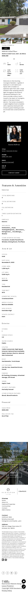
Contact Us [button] (14, 475)
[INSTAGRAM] (7, 572)
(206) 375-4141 (7, 156)
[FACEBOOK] (3, 572)
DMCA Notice (6, 510)
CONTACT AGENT (14, 173)
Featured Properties (8, 504)
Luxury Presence (8, 586)
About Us (5, 502)
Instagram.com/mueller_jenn (11, 521)
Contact (4, 508)
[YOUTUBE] (11, 572)
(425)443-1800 (7, 517)
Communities (6, 506)
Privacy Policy (7, 590)
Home (4, 500)
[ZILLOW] (15, 572)
